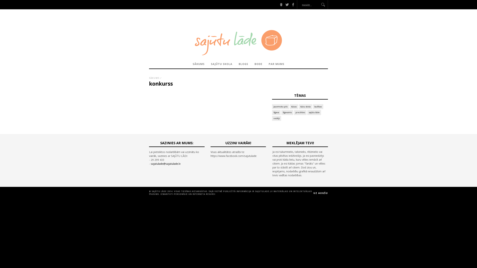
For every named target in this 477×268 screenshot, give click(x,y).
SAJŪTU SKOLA (221, 64)
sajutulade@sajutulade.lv (166, 163)
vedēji (277, 118)
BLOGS (243, 64)
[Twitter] (287, 4)
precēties (300, 112)
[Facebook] (293, 4)
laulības (318, 106)
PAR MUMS (276, 64)
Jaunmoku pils (281, 106)
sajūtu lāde (314, 112)
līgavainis (287, 112)
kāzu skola (305, 106)
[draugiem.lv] (281, 4)
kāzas (294, 106)
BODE (258, 64)
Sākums (199, 64)
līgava (276, 112)
